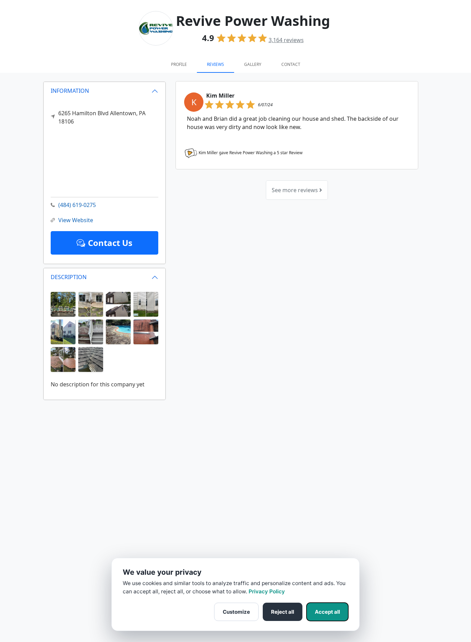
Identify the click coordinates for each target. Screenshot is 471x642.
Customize (236, 612)
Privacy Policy (267, 591)
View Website (75, 220)
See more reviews (295, 190)
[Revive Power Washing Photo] (63, 303)
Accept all (327, 612)
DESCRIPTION (69, 277)
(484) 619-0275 (77, 205)
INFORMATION (70, 91)
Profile (179, 64)
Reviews (215, 64)
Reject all (282, 612)
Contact (290, 64)
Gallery (252, 64)
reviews (286, 40)
